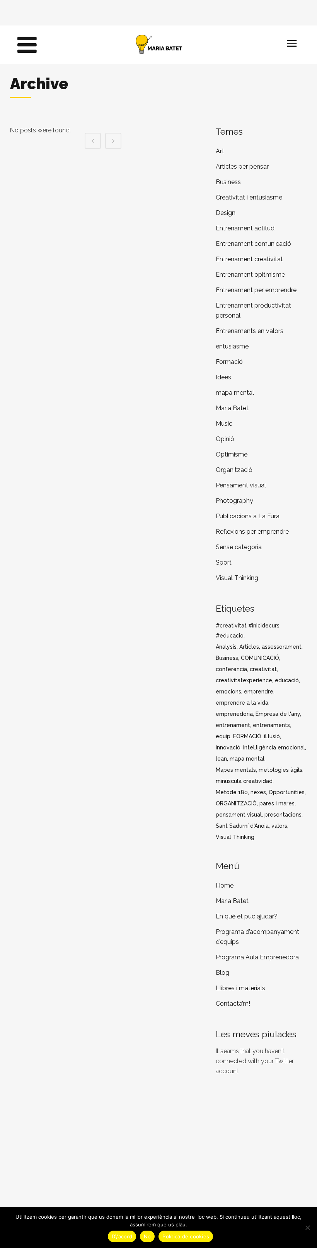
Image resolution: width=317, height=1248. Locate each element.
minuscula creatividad (244, 781)
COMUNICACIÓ (260, 658)
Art (220, 151)
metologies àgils (280, 770)
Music (224, 423)
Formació (229, 361)
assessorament (282, 647)
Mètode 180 (232, 792)
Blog (222, 972)
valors (279, 826)
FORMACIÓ (247, 736)
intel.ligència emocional (274, 747)
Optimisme (231, 454)
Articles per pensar (242, 166)
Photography (234, 500)
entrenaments (271, 725)
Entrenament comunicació (253, 243)
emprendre (258, 691)
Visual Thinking (237, 578)
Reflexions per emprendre (252, 531)
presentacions (283, 815)
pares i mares (277, 803)
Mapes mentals (236, 770)
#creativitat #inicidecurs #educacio (248, 630)
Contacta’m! (233, 1003)
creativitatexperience (244, 680)
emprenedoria (234, 714)
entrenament (233, 725)
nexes (258, 792)
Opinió (225, 439)
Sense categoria (239, 547)
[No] (307, 1227)
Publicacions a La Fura (248, 516)
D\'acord (122, 1236)
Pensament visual (241, 485)
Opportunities (287, 792)
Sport (224, 562)
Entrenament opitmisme (250, 274)
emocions (228, 691)
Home (224, 885)
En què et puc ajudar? (247, 916)
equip (223, 736)
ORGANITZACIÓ (236, 803)
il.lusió (272, 736)
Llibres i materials (240, 988)
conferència (231, 669)
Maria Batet (232, 408)
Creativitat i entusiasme (249, 197)
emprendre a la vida (242, 703)
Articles (249, 647)
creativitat (263, 669)
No (147, 1236)
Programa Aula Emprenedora (257, 957)
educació (287, 680)
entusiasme (232, 346)
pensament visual (239, 815)
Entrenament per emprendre (256, 290)
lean (221, 759)
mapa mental (235, 392)
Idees (223, 377)
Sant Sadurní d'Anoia (242, 826)
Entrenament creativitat (249, 259)
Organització (234, 469)
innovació (228, 747)
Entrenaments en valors (249, 331)
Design (225, 212)
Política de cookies (185, 1236)
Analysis (226, 647)
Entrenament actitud (245, 228)
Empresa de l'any (278, 714)
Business (228, 182)
